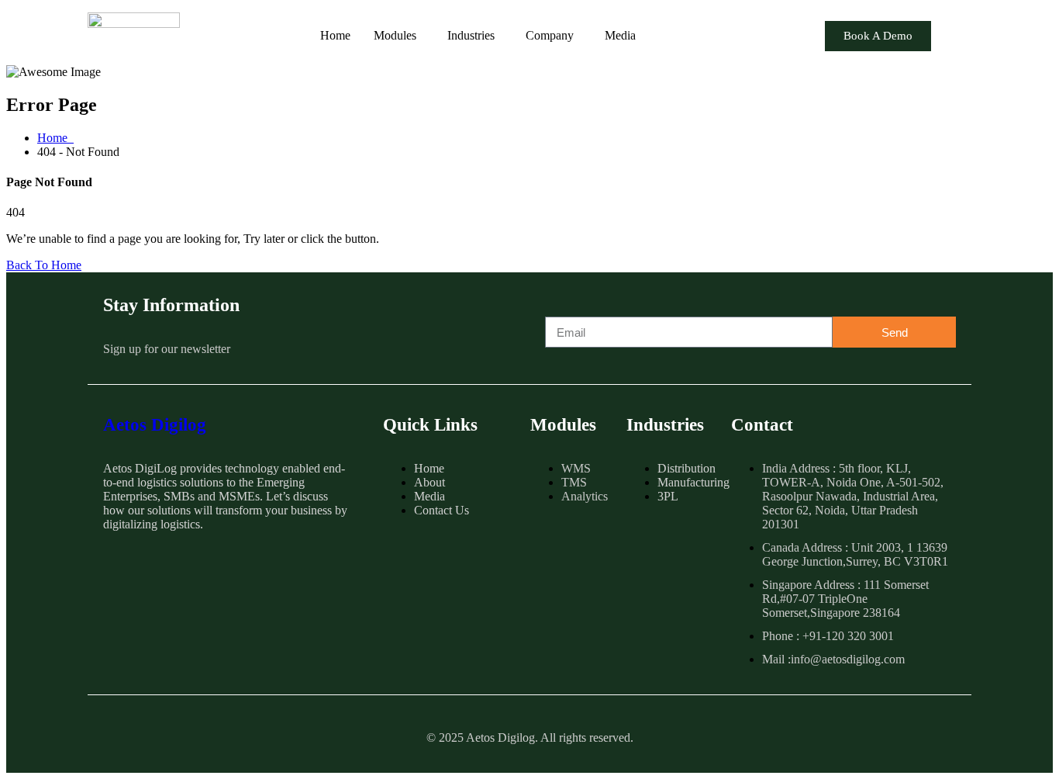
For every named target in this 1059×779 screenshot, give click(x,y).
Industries (471, 35)
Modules (395, 35)
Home (335, 35)
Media (620, 35)
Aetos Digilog (154, 425)
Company (550, 35)
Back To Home (43, 265)
